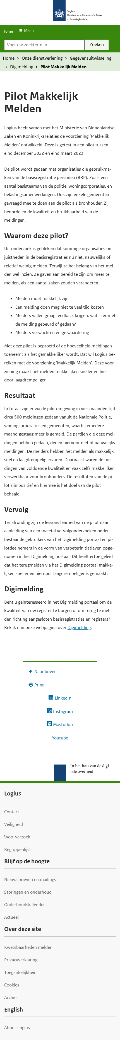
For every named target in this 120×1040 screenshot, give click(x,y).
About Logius (17, 1028)
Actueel (11, 917)
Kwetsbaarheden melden (28, 947)
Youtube (60, 738)
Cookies (11, 985)
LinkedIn (63, 698)
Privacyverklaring (20, 960)
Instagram (63, 711)
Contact (11, 812)
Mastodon (63, 724)
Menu (29, 30)
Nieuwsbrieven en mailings (30, 879)
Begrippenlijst (17, 849)
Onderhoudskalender (24, 905)
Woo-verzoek (17, 837)
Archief (11, 997)
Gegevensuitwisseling (90, 58)
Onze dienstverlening (42, 58)
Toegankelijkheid (20, 972)
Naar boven (45, 671)
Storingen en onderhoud (28, 892)
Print (39, 685)
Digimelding (21, 67)
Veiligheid (13, 824)
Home (8, 31)
